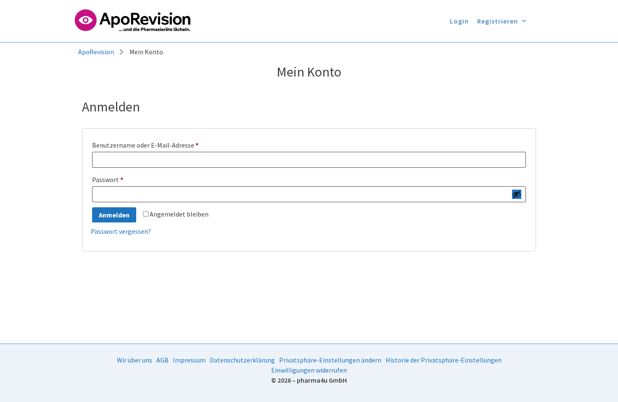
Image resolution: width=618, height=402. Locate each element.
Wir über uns (134, 360)
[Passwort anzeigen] (516, 194)
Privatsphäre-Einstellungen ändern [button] (330, 360)
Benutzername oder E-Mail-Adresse (162, 143)
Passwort (125, 178)
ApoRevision (96, 52)
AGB (162, 360)
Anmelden (114, 215)
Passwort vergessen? (121, 231)
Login (459, 21)
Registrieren (497, 21)
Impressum (189, 360)
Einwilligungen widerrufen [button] (309, 370)
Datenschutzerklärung (242, 360)
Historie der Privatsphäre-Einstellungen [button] (444, 360)
